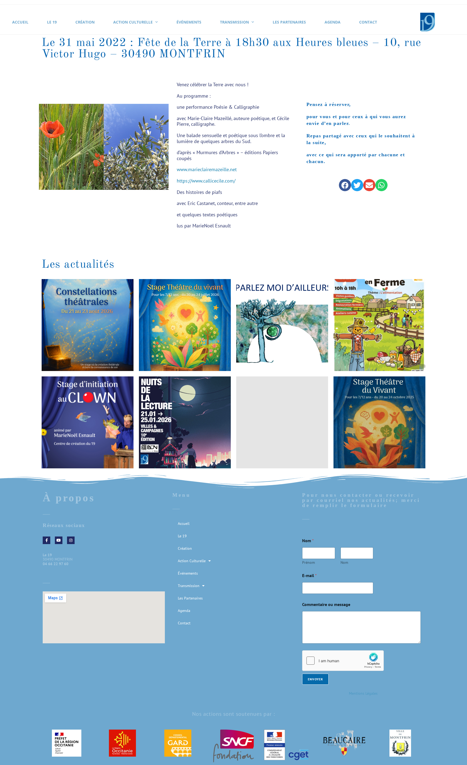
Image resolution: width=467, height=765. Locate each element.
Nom (344, 562)
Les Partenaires (289, 22)
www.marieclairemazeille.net (207, 169)
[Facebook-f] (46, 540)
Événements (188, 22)
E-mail (309, 575)
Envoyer (315, 679)
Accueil (20, 22)
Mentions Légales (363, 693)
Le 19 (52, 22)
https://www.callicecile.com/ (206, 181)
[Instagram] (71, 540)
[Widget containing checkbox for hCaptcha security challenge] (343, 660)
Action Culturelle (133, 22)
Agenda (333, 22)
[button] (345, 185)
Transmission (234, 22)
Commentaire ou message (326, 604)
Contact (368, 22)
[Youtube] (58, 540)
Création (85, 22)
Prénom (308, 562)
